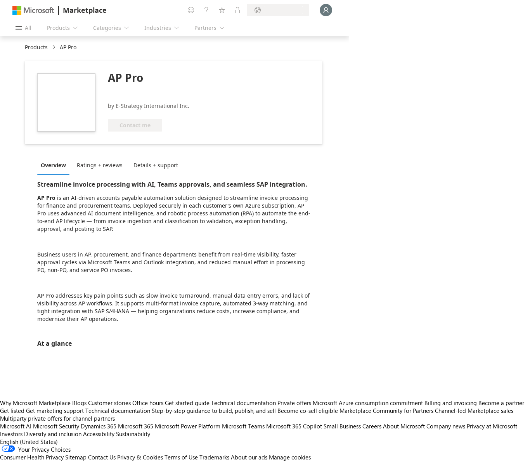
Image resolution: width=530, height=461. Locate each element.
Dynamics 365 (98, 426)
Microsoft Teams (243, 426)
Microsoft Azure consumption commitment (368, 403)
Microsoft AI (15, 426)
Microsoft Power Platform (187, 426)
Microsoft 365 (135, 426)
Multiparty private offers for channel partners (57, 418)
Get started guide (187, 403)
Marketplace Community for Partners (386, 410)
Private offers (294, 403)
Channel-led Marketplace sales (474, 410)
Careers (371, 426)
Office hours (147, 403)
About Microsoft (404, 426)
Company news (445, 426)
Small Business (342, 426)
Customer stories (109, 403)
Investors (11, 434)
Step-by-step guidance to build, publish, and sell (214, 410)
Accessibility (98, 434)
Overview (53, 165)
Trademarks (214, 457)
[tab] (55, 164)
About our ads (249, 457)
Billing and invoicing (450, 403)
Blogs (79, 403)
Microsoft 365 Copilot (294, 426)
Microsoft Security (56, 426)
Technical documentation (243, 403)
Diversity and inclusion (52, 434)
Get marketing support (55, 410)
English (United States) (29, 441)
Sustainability (133, 434)
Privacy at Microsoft (492, 426)
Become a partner (501, 403)
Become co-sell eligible (307, 410)
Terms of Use (181, 457)
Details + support (155, 165)
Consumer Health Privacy (32, 457)
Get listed (12, 410)
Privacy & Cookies (140, 457)
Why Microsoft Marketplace (35, 403)
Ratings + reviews (100, 165)
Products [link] (36, 47)
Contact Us (102, 457)
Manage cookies (290, 457)
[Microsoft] (33, 10)
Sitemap (76, 457)
